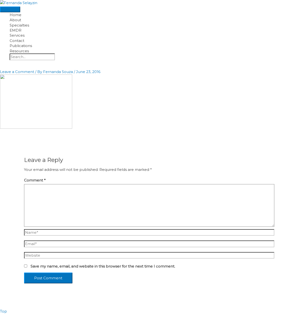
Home (15, 15)
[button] (11, 64)
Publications (21, 45)
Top (3, 311)
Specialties (19, 25)
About (15, 20)
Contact (17, 40)
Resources (19, 51)
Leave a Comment (17, 71)
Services (17, 35)
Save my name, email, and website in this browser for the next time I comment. (103, 266)
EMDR (15, 30)
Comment (35, 180)
